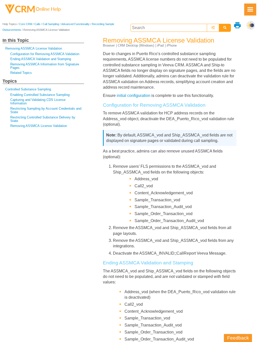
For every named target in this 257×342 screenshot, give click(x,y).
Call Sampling (51, 24)
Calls (37, 24)
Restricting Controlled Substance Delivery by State (42, 119)
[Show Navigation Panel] (250, 10)
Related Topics (21, 73)
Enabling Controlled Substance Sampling (40, 95)
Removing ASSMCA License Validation (33, 48)
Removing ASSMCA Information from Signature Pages (44, 66)
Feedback (238, 337)
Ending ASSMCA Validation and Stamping (40, 59)
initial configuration (133, 95)
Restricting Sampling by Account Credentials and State (45, 110)
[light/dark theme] (250, 25)
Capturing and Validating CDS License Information (38, 101)
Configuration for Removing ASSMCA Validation (44, 54)
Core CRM (25, 24)
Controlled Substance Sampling (28, 89)
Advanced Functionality (75, 24)
